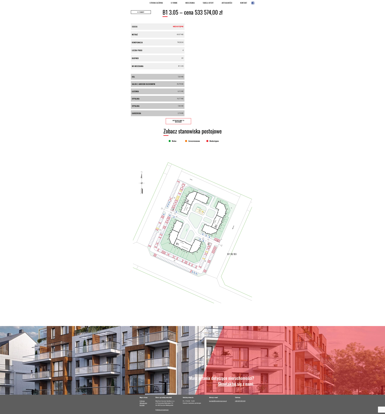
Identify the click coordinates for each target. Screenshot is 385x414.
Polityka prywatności (162, 410)
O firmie (174, 2)
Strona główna (156, 2)
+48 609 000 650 (240, 401)
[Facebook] (253, 3)
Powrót (141, 12)
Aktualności (227, 2)
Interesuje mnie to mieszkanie (178, 121)
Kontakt (243, 2)
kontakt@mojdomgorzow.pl (218, 401)
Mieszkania (190, 2)
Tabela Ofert (208, 2)
